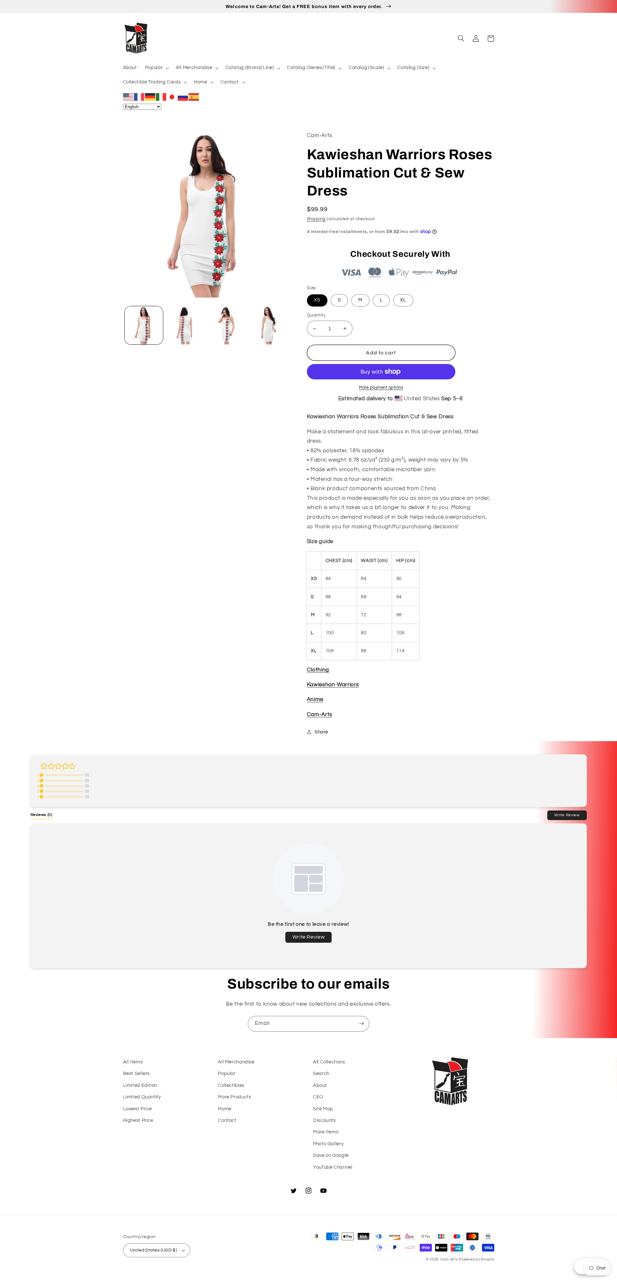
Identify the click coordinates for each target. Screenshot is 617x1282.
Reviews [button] (41, 815)
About (320, 1085)
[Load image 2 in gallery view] (185, 325)
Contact (227, 1120)
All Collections (329, 1062)
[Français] (139, 97)
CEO (318, 1097)
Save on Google (331, 1155)
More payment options (381, 387)
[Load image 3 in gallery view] (227, 325)
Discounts (324, 1120)
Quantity (316, 315)
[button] (156, 68)
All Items (133, 1062)
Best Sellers (136, 1073)
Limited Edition (140, 1085)
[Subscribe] (361, 1024)
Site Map (323, 1108)
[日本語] (172, 97)
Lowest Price (137, 1108)
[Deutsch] (150, 97)
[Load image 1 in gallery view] (144, 325)
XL (403, 300)
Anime (315, 699)
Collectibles (231, 1085)
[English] (128, 97)
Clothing (318, 670)
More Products (234, 1097)
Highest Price (138, 1120)
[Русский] (183, 97)
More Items (325, 1132)
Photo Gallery (328, 1143)
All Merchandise (236, 1062)
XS (317, 300)
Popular (227, 1073)
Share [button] (321, 732)
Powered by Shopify (476, 1259)
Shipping (316, 219)
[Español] (194, 97)
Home (224, 1108)
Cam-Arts (319, 714)
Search (321, 1073)
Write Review (567, 815)
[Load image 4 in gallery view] (268, 325)
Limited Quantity (142, 1097)
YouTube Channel (332, 1167)
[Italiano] (161, 97)
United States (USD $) (153, 1250)
